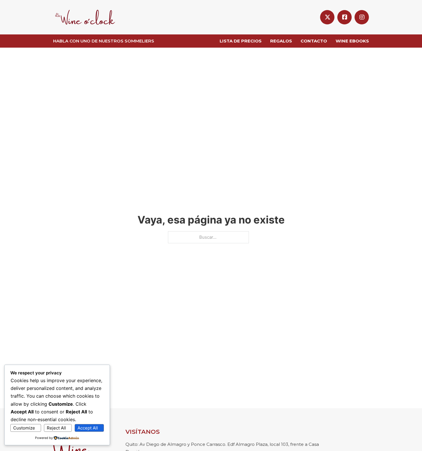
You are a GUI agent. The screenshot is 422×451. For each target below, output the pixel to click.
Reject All (56, 428)
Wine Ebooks (352, 41)
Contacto (314, 41)
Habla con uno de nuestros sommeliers (103, 41)
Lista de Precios (241, 41)
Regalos (281, 41)
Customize (24, 428)
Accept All (88, 428)
